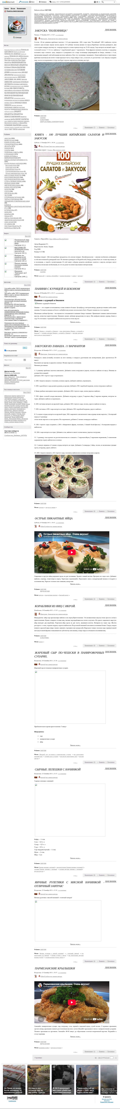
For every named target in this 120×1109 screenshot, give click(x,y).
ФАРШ (6, 212)
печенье (18, 102)
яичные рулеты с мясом (58, 955)
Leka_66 (7, 401)
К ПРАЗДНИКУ (9, 154)
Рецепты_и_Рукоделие (12, 373)
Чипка (13, 417)
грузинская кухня (15, 72)
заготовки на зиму (12, 79)
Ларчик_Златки (9, 412)
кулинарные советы (19, 98)
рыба (13, 119)
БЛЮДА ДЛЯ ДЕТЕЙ (11, 187)
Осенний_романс (10, 414)
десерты (8, 74)
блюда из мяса (16, 56)
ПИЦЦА (7, 216)
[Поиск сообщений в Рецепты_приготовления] (25, 348)
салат (18, 119)
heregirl (43, 297)
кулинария (9, 92)
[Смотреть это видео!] (9, 242)
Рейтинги (43, 2)
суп (24, 127)
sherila (10, 407)
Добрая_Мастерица (11, 378)
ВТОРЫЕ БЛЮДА (10, 183)
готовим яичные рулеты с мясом (54, 957)
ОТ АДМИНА (8, 224)
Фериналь (7, 417)
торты (15, 129)
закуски (8, 81)
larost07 (12, 405)
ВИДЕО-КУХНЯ (9, 140)
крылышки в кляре (44, 1047)
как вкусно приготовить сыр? (68, 756)
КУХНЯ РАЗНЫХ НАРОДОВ (13, 163)
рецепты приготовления (13, 115)
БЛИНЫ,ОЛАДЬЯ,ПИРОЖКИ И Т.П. (16, 160)
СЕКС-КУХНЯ (9, 222)
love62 (18, 405)
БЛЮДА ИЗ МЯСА (10, 142)
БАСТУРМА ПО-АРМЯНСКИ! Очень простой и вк (22, 249)
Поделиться (110, 127)
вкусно (7, 65)
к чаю (22, 86)
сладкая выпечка (12, 125)
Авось (54, 2)
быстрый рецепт (63, 595)
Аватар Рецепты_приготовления (17, 25)
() (94, 127)
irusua (28, 404)
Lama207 (15, 399)
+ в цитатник (59, 35)
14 (108, 1058)
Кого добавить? (21, 377)
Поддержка (95, 2)
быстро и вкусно (11, 60)
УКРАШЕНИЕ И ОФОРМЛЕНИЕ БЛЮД (17, 201)
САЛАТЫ (7, 150)
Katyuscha (20, 397)
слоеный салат (18, 127)
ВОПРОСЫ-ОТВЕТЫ (11, 228)
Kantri (15, 397)
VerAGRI (18, 404)
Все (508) (27, 285)
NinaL (6, 402)
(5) (26, 253)
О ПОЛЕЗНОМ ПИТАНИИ (12, 197)
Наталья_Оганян (20, 412)
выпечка (21, 67)
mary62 (22, 405)
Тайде (22, 415)
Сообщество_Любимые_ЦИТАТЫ (15, 435)
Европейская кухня (12, 169)
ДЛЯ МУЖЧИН (9, 193)
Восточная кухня (11, 165)
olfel (26, 405)
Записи (6, 8)
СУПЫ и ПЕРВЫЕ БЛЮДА (13, 181)
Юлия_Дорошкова (10, 419)
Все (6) (28, 368)
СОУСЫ (7, 191)
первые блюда (9, 103)
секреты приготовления (15, 121)
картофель (8, 90)
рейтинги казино (9, 111)
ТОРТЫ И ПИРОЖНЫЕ (12, 199)
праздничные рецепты (19, 109)
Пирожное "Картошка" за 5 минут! (20, 272)
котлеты (25, 90)
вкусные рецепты (19, 65)
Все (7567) (27, 392)
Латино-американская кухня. (15, 173)
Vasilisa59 (12, 404)
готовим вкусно (10, 70)
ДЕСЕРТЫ (7, 146)
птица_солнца (9, 422)
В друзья (18, 37)
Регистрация (24, 2)
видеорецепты (19, 62)
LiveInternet (9, 2)
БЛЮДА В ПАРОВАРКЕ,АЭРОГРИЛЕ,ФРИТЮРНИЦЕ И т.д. (18, 206)
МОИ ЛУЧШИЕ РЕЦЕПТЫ (13, 175)
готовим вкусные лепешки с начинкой (70, 869)
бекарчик (7, 420)
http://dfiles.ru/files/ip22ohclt (58, 239)
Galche (14, 396)
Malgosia (16, 401)
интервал (14, 420)
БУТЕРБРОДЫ (9, 210)
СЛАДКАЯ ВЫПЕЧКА (11, 144)
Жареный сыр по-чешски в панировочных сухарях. (55, 754)
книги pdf (41, 276)
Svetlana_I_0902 (22, 402)
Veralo (23, 404)
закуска (24, 79)
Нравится (102, 127)
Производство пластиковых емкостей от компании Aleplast (15, 324)
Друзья (13, 8)
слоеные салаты (9, 127)
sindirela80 (16, 407)
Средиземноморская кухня (14, 171)
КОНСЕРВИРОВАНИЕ (12, 177)
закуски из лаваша (50, 507)
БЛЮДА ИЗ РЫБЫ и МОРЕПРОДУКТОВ (11, 157)
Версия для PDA (107, 1099)
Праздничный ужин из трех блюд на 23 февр (22, 241)
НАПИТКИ (7, 189)
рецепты (8, 114)
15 (106, 1058)
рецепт (17, 111)
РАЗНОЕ (7, 148)
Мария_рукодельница (11, 382)
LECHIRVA (7, 399)
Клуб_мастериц (24, 380)
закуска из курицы (56, 1047)
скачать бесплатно (65, 276)
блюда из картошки (19, 51)
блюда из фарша (15, 58)
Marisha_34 (23, 401)
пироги (7, 105)
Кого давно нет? (9, 377)
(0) (6, 292)
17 (101, 1058)
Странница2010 (9, 383)
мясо (27, 100)
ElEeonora (7, 396)
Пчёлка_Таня (20, 414)
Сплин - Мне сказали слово (56, 150)
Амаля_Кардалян (10, 409)
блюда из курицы (12, 54)
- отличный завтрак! (72, 953)
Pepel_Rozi (12, 402)
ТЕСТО (6, 195)
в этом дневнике (11, 350)
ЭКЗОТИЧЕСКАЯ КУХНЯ (12, 220)
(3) (25, 269)
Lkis (11, 401)
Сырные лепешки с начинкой (47, 867)
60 (96, 1058)
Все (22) (28, 236)
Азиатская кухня (11, 167)
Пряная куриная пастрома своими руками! (21, 265)
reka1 (6, 407)
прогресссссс (21, 420)
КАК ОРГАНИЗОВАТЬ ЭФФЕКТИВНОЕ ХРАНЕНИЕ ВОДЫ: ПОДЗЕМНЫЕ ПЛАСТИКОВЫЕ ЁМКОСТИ (16, 313)
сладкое (24, 125)
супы (28, 127)
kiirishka (7, 405)
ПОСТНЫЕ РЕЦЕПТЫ (11, 226)
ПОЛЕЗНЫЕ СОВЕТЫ (11, 152)
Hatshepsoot (8, 397)
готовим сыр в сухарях (51, 756)
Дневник (110, 30)
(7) (26, 276)
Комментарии (21, 8)
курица (22, 100)
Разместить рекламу (106, 1102)
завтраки (21, 77)
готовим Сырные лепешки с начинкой (45, 869)
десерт (24, 72)
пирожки (13, 105)
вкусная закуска (77, 333)
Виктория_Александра (48, 39)
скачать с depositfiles (19, 123)
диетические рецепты (10, 77)
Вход (32, 2)
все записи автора (62, 39)
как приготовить (17, 88)
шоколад (21, 129)
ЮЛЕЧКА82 (19, 417)
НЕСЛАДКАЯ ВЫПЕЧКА (12, 179)
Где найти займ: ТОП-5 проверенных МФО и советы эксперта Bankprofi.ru (17, 289)
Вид (98, 2)
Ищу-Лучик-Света (47, 146)
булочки (24, 58)
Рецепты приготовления (5, 11)
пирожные (19, 105)
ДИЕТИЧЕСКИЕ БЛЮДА (12, 185)
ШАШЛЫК (7, 214)
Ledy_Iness (22, 399)
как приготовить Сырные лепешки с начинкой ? (70, 867)
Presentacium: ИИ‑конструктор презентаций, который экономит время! (15, 301)
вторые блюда (10, 67)
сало (5, 121)
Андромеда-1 (21, 409)
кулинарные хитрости (11, 100)
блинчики (7, 49)
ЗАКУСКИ (7, 138)
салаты (25, 119)
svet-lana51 (24, 407)
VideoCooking (45, 526)
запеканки (17, 82)
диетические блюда (19, 75)
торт (10, 129)
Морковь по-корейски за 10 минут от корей (20, 257)
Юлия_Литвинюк (22, 419)
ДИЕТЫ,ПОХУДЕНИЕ (11, 218)
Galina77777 (21, 396)
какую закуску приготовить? (42, 335)
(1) (25, 245)
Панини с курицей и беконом (48, 331)
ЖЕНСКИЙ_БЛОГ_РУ (11, 380)
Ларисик (21, 410)
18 (99, 1058)
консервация (17, 90)
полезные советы (11, 107)
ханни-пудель (19, 422)
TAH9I (6, 404)
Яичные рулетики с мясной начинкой (52, 953)
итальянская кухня (15, 86)
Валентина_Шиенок (11, 410)
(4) (26, 261)
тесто (6, 129)
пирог (24, 103)
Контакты (107, 1100)
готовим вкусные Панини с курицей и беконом (56, 333)
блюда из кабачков (15, 49)
